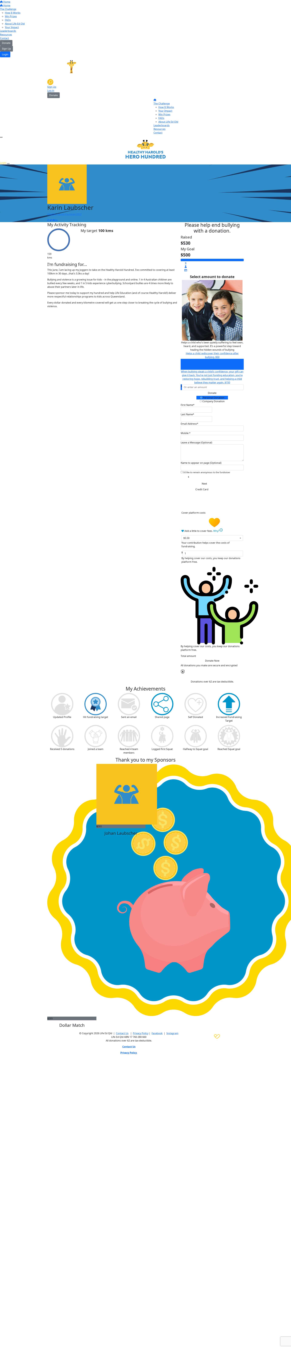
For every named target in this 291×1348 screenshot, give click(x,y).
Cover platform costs (193, 512)
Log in (50, 90)
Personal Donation (213, 397)
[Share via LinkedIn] (56, 220)
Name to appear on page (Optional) (201, 462)
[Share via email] (53, 220)
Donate (6, 43)
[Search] (50, 81)
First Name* (187, 405)
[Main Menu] (1, 137)
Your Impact (12, 27)
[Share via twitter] (50, 220)
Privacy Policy (140, 1033)
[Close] (8, 163)
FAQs (8, 20)
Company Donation (213, 401)
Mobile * (186, 433)
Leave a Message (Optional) (196, 442)
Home (6, 1)
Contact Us (122, 1033)
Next (204, 483)
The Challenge (8, 9)
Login (5, 54)
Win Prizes (11, 16)
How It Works (12, 12)
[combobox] (212, 538)
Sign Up (6, 48)
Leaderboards (8, 31)
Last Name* (187, 414)
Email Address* (189, 423)
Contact (4, 38)
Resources (6, 34)
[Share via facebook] (48, 220)
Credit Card (201, 489)
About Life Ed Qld (15, 23)
